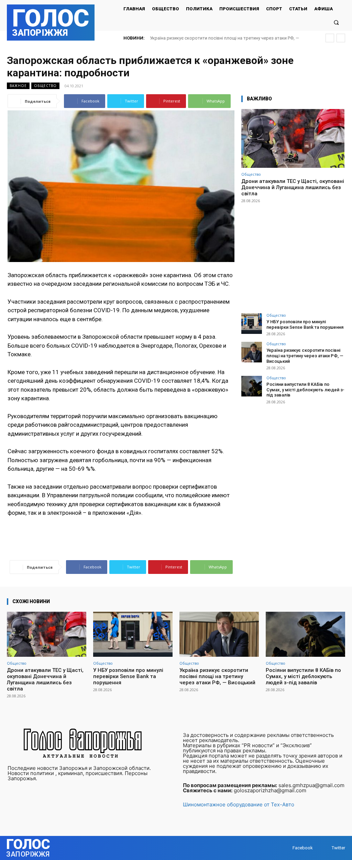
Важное (18, 85)
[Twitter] (325, 848)
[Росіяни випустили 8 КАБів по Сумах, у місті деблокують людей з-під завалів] (251, 386)
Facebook (303, 847)
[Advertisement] (292, 255)
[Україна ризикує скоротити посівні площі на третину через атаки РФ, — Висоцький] (251, 352)
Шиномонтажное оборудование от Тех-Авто (238, 804)
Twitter (338, 847)
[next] (341, 38)
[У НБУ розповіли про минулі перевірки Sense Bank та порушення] (251, 323)
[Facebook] (286, 848)
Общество (45, 85)
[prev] (330, 38)
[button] (336, 22)
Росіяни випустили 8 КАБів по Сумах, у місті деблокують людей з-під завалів (305, 390)
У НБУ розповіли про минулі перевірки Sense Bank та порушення (304, 324)
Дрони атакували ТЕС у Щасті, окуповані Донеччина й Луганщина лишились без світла (292, 187)
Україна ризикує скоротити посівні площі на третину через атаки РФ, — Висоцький (304, 355)
